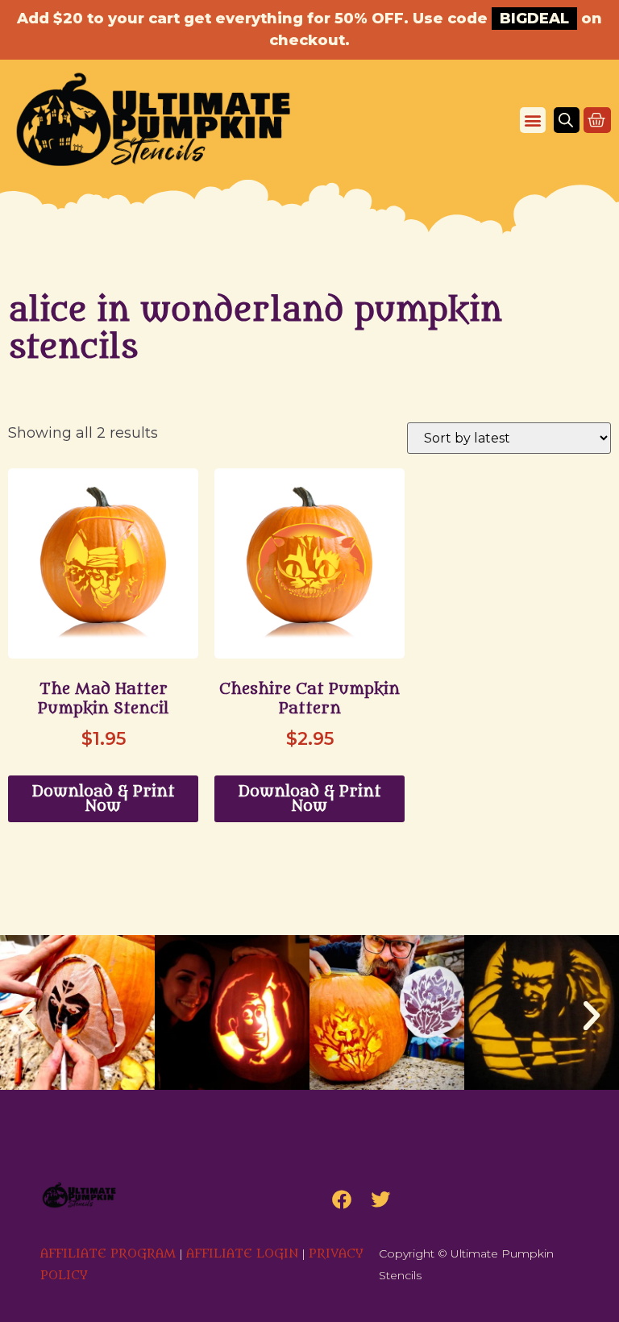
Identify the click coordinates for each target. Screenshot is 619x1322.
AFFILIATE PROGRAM (108, 1254)
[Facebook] (341, 1199)
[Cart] (597, 120)
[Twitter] (380, 1199)
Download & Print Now (103, 799)
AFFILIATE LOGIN (242, 1254)
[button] (533, 120)
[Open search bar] (566, 120)
